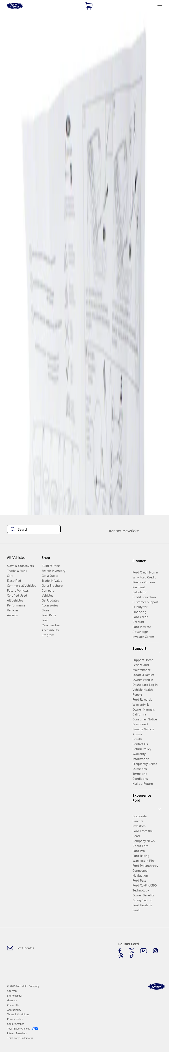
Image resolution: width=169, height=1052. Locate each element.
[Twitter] (131, 950)
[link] (12, 991)
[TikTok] (131, 955)
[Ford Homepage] (156, 987)
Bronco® (114, 531)
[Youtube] (143, 950)
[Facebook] (120, 950)
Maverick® (130, 531)
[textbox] (34, 529)
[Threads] (120, 955)
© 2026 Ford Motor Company (23, 986)
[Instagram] (155, 950)
